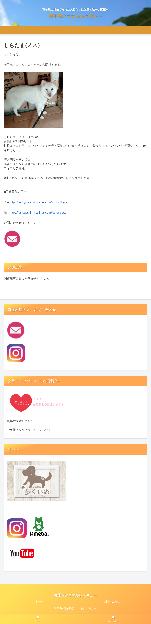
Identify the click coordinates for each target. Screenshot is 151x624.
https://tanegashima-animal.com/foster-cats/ (38, 212)
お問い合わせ (111, 601)
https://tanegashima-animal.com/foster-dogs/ (38, 202)
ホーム (39, 601)
